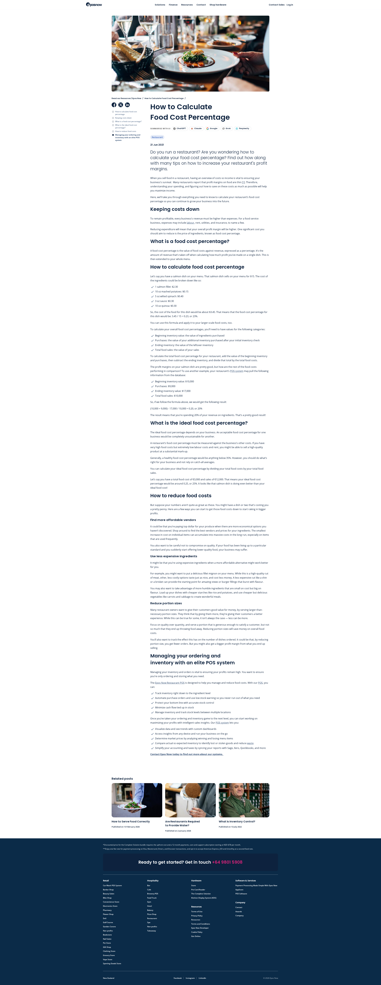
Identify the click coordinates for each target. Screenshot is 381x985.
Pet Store (107, 943)
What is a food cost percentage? (128, 121)
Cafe (149, 890)
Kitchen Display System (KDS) (203, 898)
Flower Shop (108, 914)
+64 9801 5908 (227, 862)
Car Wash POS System (112, 885)
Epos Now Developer (200, 928)
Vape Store (107, 959)
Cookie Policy (196, 932)
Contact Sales (277, 4)
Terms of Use (196, 911)
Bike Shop (107, 898)
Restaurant (157, 137)
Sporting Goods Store (112, 963)
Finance (173, 4)
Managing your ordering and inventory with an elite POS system (127, 137)
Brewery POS (152, 894)
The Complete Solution (201, 894)
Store (193, 885)
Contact (201, 4)
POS (260, 682)
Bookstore (107, 935)
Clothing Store (109, 951)
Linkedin (202, 978)
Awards (238, 911)
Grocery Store (109, 955)
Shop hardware (218, 4)
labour (190, 222)
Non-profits (108, 931)
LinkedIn (127, 104)
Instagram (190, 978)
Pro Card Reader (198, 890)
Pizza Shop (151, 914)
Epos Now (94, 4)
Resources (187, 4)
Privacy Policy (196, 916)
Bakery (150, 910)
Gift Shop (107, 947)
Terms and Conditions (200, 924)
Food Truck (152, 898)
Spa (148, 922)
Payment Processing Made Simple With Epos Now (256, 885)
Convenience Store (111, 902)
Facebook (114, 104)
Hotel (149, 906)
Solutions (160, 4)
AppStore (239, 890)
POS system (236, 371)
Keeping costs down (123, 118)
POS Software (241, 894)
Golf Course (108, 922)
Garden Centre (109, 926)
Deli (104, 918)
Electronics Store (110, 906)
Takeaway (151, 931)
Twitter (120, 104)
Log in (290, 4)
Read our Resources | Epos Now (126, 98)
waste (250, 743)
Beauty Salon (108, 894)
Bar (148, 885)
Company (239, 915)
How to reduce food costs (125, 131)
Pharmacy (107, 910)
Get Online (195, 936)
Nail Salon (107, 939)
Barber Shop (108, 890)
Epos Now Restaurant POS (170, 682)
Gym (149, 902)
